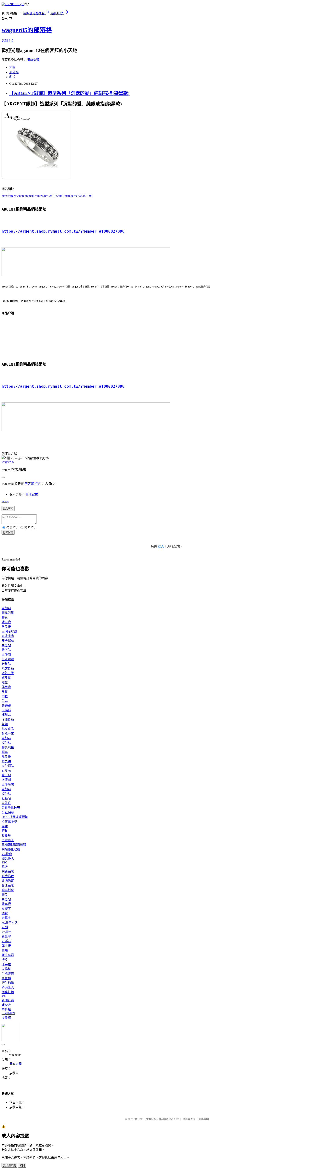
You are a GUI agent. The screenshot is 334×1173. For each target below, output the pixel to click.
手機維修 (8, 973)
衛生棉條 (8, 982)
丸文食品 (8, 668)
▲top (5, 501)
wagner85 (8, 461)
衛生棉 (6, 978)
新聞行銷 (8, 1000)
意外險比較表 (11, 807)
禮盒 (5, 682)
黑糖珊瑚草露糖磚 (14, 844)
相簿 (12, 67)
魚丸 (5, 701)
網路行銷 (8, 992)
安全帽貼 (8, 640)
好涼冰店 (8, 636)
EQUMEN (8, 1013)
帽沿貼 (6, 742)
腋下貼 (6, 650)
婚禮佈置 (8, 876)
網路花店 (8, 871)
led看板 (6, 941)
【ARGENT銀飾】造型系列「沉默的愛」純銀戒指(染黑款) (69, 93)
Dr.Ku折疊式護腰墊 (15, 817)
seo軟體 (7, 854)
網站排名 (8, 858)
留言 (38, 483)
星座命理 (33, 59)
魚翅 (5, 724)
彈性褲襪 (8, 955)
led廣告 (6, 931)
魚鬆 (5, 691)
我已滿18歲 (9, 1165)
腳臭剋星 (8, 612)
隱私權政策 (188, 1119)
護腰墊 (6, 835)
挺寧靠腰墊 (9, 821)
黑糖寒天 (8, 840)
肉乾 (5, 696)
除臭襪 (6, 622)
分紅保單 (8, 812)
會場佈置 (8, 880)
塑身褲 (6, 1009)
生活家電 (32, 494)
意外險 (6, 803)
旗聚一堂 (8, 673)
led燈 (5, 927)
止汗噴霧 (8, 659)
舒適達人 (8, 987)
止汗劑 (6, 654)
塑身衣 (6, 1005)
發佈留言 (8, 532)
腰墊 (5, 831)
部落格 (14, 72)
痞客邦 (29, 483)
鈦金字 (6, 936)
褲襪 (5, 950)
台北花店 (8, 885)
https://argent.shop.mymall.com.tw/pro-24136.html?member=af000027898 (47, 195)
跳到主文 (8, 40)
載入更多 (8, 508)
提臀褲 (6, 1017)
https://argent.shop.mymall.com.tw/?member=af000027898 (63, 231)
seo (4, 995)
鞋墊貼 (6, 663)
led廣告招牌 (10, 922)
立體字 (6, 908)
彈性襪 (6, 945)
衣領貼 (6, 608)
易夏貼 (6, 645)
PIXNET (138, 1119)
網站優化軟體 (11, 849)
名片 (12, 76)
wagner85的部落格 (27, 29)
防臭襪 (6, 626)
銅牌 (5, 913)
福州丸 (6, 715)
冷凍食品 (8, 719)
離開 (22, 1165)
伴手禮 (6, 687)
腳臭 (5, 617)
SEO (5, 862)
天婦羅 (6, 705)
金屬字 (6, 918)
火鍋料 (6, 710)
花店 (5, 866)
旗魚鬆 (6, 677)
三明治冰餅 (9, 631)
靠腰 (5, 826)
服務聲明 (204, 1119)
